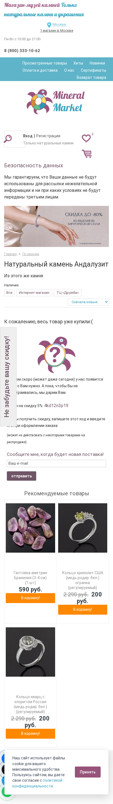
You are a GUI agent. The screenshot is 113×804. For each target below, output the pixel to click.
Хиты (78, 63)
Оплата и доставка (40, 70)
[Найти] (8, 139)
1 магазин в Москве (56, 30)
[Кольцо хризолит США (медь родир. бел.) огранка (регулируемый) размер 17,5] (83, 528)
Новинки (97, 63)
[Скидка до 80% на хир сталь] (56, 226)
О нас (69, 70)
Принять (88, 772)
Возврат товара (91, 77)
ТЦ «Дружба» (67, 293)
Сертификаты (93, 70)
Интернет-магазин (34, 293)
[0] (86, 138)
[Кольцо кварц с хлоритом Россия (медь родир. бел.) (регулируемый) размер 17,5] (30, 652)
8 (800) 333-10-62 (22, 50)
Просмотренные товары (44, 63)
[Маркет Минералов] (56, 100)
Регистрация (48, 136)
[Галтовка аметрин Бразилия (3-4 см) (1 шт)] (30, 528)
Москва (59, 24)
